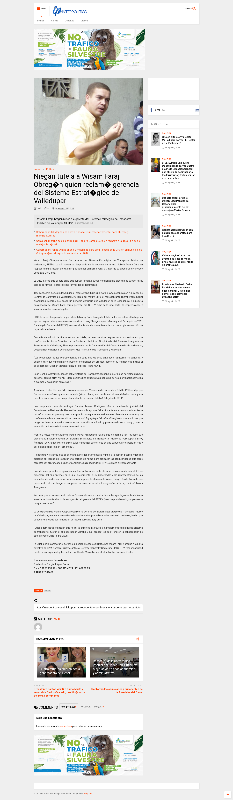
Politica (40, 20)
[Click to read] (61, 662)
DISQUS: (99, 707)
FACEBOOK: (85, 707)
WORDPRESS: (68, 707)
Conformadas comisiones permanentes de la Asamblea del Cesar (117, 691)
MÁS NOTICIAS (160, 124)
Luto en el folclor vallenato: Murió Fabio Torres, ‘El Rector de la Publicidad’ (178, 140)
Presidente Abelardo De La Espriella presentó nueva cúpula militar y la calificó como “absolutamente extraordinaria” (177, 290)
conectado (66, 726)
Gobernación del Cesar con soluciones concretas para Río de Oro (177, 232)
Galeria (54, 20)
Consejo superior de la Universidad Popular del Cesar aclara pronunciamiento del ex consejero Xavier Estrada (176, 204)
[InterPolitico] (68, 14)
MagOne (88, 794)
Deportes (69, 20)
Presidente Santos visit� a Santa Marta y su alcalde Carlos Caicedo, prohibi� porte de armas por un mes (59, 692)
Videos (84, 20)
